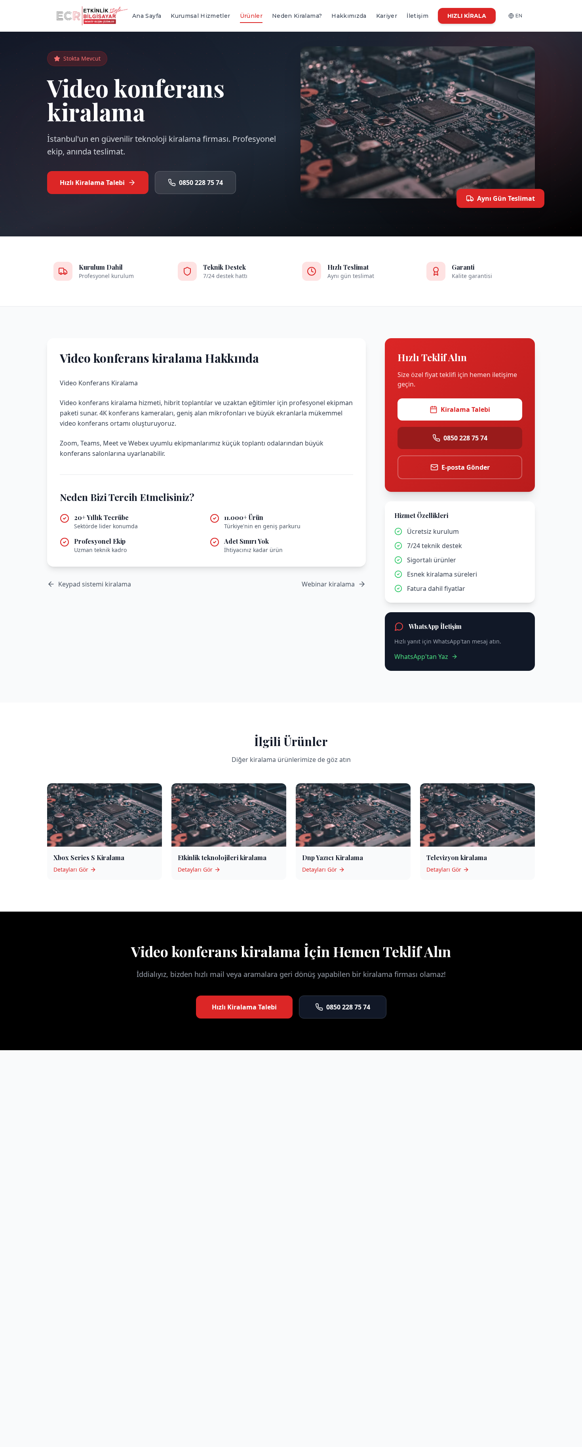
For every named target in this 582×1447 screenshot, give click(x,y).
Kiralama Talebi (465, 409)
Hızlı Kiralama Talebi (92, 182)
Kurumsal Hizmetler (200, 15)
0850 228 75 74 (201, 182)
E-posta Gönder (465, 467)
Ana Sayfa (146, 15)
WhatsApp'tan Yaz (421, 656)
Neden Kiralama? (297, 15)
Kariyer (386, 15)
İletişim (417, 15)
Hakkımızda (349, 15)
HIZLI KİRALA (466, 15)
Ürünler (251, 15)
